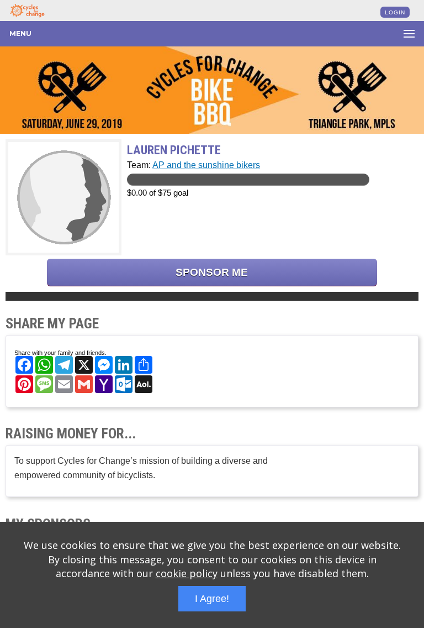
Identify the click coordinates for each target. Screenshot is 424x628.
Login (395, 12)
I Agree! (212, 598)
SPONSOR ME (212, 272)
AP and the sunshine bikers (206, 165)
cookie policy (187, 573)
